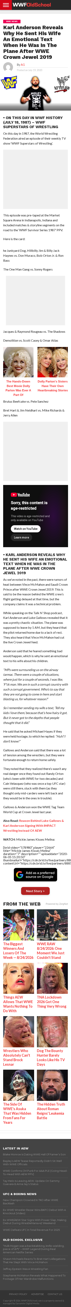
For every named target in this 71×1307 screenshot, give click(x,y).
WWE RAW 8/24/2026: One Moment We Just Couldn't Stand (50, 951)
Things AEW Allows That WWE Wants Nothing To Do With (18, 1004)
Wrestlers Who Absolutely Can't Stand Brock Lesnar (16, 1057)
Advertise (37, 1294)
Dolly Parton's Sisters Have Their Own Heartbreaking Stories (53, 386)
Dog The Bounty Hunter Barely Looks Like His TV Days (51, 1057)
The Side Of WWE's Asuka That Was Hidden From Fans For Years (17, 1113)
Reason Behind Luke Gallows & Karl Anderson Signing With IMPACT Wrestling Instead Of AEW (33, 825)
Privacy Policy (18, 1294)
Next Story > (35, 891)
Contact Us (55, 1294)
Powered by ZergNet (57, 904)
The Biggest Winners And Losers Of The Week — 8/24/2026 (18, 951)
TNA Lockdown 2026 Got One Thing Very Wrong (51, 1001)
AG (23, 64)
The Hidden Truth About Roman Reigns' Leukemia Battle (51, 1111)
